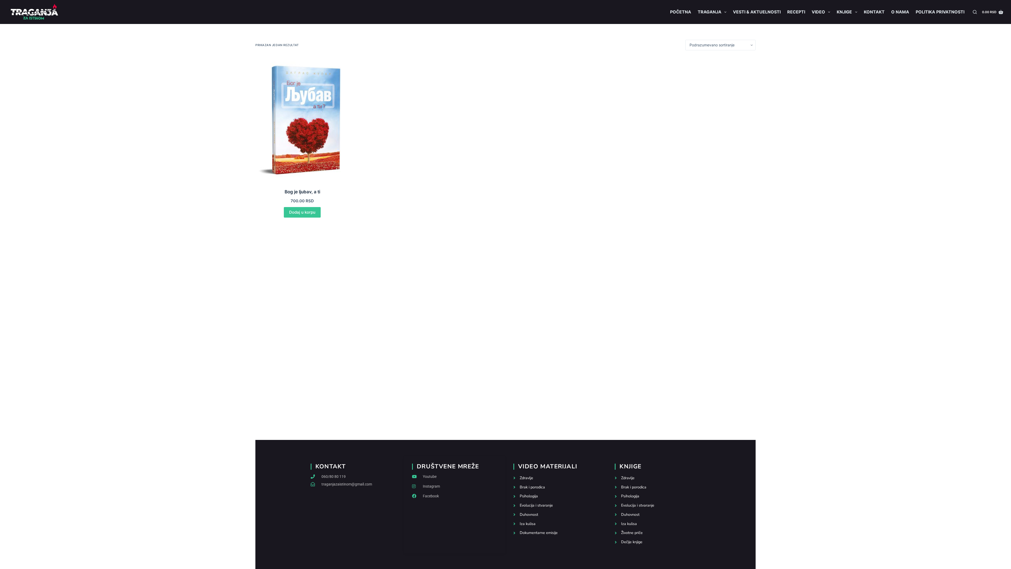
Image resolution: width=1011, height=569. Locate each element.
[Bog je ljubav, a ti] (302, 119)
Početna (680, 11)
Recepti (796, 11)
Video (818, 11)
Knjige (844, 11)
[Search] (975, 12)
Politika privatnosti (940, 11)
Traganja (709, 11)
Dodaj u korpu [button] (302, 212)
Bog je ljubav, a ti (302, 191)
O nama (900, 11)
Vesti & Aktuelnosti (757, 11)
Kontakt (874, 11)
